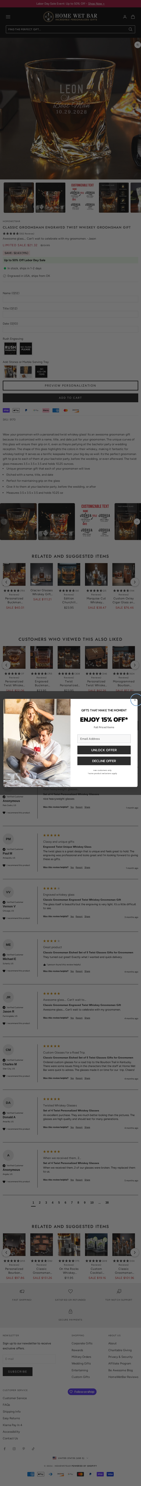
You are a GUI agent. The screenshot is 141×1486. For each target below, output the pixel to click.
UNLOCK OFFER (104, 749)
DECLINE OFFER (104, 760)
